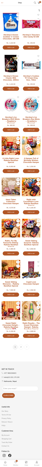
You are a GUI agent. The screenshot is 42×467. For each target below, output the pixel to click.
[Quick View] (18, 19)
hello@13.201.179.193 (11, 377)
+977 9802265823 (10, 373)
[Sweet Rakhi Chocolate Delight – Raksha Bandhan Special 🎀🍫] (11, 310)
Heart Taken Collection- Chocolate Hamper (11, 202)
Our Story (5, 411)
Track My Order (7, 442)
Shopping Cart (6, 439)
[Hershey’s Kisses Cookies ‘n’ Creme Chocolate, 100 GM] (11, 22)
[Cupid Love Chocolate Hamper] (31, 269)
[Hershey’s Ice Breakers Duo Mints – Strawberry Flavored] (31, 104)
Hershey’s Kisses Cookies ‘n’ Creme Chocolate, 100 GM (11, 37)
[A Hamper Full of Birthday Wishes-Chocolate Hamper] (31, 146)
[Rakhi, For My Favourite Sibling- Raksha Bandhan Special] (11, 228)
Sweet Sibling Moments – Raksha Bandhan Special (11, 284)
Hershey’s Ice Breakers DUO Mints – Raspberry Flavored (11, 119)
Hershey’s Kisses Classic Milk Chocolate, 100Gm (11, 78)
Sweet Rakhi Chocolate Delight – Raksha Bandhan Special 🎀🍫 (10, 325)
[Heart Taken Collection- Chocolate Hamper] (11, 187)
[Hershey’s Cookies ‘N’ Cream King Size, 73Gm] (31, 65)
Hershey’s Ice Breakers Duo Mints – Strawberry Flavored (31, 119)
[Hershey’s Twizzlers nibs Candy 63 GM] (31, 24)
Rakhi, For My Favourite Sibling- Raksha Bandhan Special (11, 243)
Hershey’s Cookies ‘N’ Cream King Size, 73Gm (31, 78)
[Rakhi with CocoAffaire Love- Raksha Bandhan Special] (31, 187)
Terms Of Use (6, 415)
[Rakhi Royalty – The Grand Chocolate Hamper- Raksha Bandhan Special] (31, 311)
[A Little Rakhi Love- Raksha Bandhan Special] (11, 146)
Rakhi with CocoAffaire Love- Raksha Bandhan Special (31, 202)
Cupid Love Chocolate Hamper (31, 283)
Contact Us (5, 446)
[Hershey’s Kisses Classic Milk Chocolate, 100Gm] (11, 63)
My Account (5, 435)
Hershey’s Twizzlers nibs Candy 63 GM (31, 36)
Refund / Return (7, 422)
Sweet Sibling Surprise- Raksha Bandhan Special (31, 243)
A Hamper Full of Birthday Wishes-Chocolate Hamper (31, 160)
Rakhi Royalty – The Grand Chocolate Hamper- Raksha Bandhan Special (31, 325)
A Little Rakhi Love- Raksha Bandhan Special (10, 160)
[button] (38, 2)
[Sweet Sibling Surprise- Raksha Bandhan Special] (31, 228)
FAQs (3, 425)
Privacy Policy (6, 418)
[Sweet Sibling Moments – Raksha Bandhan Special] (11, 269)
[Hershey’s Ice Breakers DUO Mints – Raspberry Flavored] (11, 104)
